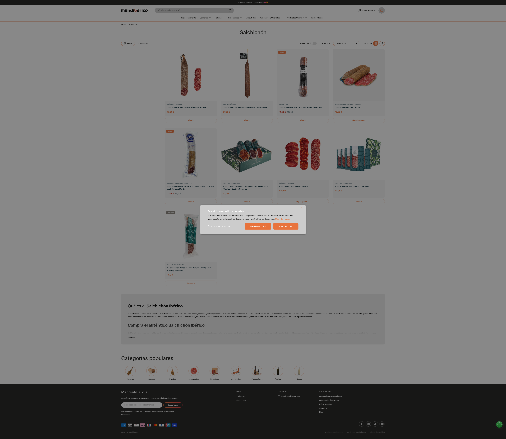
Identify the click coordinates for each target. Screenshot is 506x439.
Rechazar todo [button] (258, 226)
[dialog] (253, 219)
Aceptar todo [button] (285, 226)
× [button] (301, 208)
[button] (219, 226)
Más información (283, 219)
